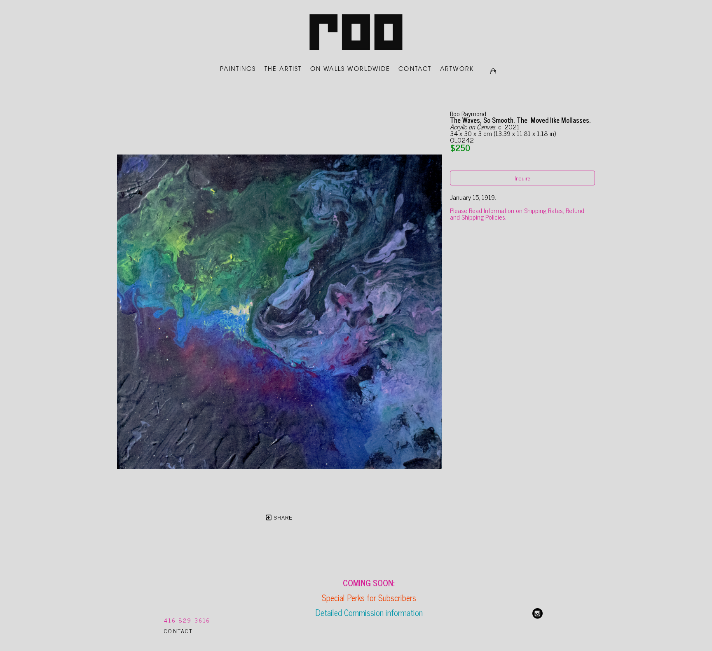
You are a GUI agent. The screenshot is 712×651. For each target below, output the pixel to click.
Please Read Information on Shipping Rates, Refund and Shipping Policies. (518, 213)
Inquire (522, 178)
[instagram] (537, 613)
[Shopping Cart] (493, 71)
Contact (178, 630)
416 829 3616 (187, 620)
